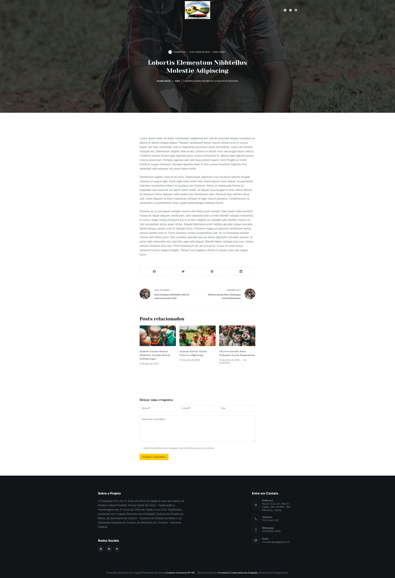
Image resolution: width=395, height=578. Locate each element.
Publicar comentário (154, 456)
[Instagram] (290, 10)
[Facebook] (296, 10)
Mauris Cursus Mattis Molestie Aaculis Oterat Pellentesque (155, 355)
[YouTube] (285, 10)
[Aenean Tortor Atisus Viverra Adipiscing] (197, 336)
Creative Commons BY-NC (181, 572)
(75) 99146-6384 (271, 531)
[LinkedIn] (240, 271)
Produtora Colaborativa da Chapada (237, 572)
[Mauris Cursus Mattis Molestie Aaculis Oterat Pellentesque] (158, 336)
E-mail (186, 408)
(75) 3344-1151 (270, 520)
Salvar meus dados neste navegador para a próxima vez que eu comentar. (179, 448)
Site (223, 408)
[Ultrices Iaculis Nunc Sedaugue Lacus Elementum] (237, 336)
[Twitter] (183, 271)
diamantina (180, 52)
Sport (222, 52)
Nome (146, 408)
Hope (215, 52)
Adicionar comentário (153, 419)
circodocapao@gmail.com (276, 541)
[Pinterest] (212, 271)
